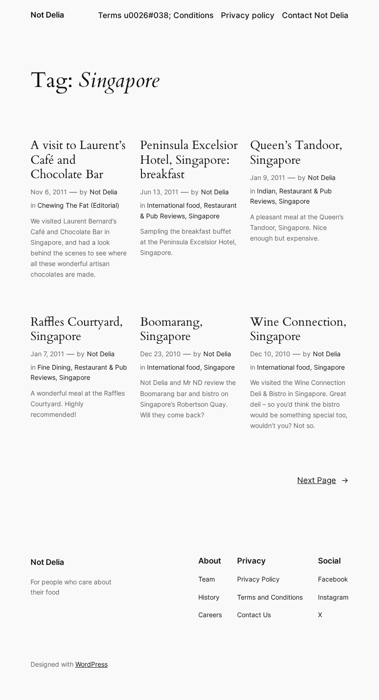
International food (173, 205)
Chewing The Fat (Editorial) (78, 205)
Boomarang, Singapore (171, 329)
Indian (266, 191)
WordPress (91, 664)
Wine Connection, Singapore (298, 329)
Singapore (204, 216)
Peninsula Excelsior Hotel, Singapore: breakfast (189, 159)
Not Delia (47, 14)
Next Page (322, 480)
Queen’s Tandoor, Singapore (296, 152)
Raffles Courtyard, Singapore (77, 329)
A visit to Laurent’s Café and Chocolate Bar (78, 159)
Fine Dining (54, 367)
